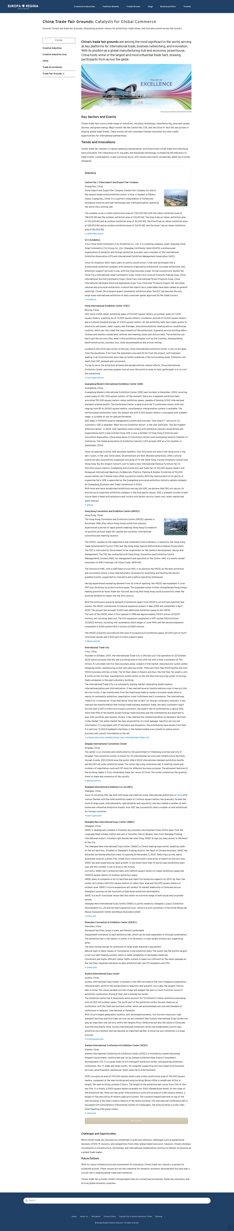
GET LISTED (136, 1121)
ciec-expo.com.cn (95, 377)
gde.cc (90, 505)
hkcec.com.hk (93, 641)
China (45, 61)
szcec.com (92, 967)
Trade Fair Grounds (52, 73)
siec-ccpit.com (94, 815)
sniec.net (91, 916)
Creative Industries (52, 48)
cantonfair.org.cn (95, 233)
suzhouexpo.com (95, 1039)
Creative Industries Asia (55, 54)
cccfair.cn (91, 299)
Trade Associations (52, 67)
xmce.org (91, 1113)
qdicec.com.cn (94, 780)
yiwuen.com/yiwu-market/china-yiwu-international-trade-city (118, 737)
